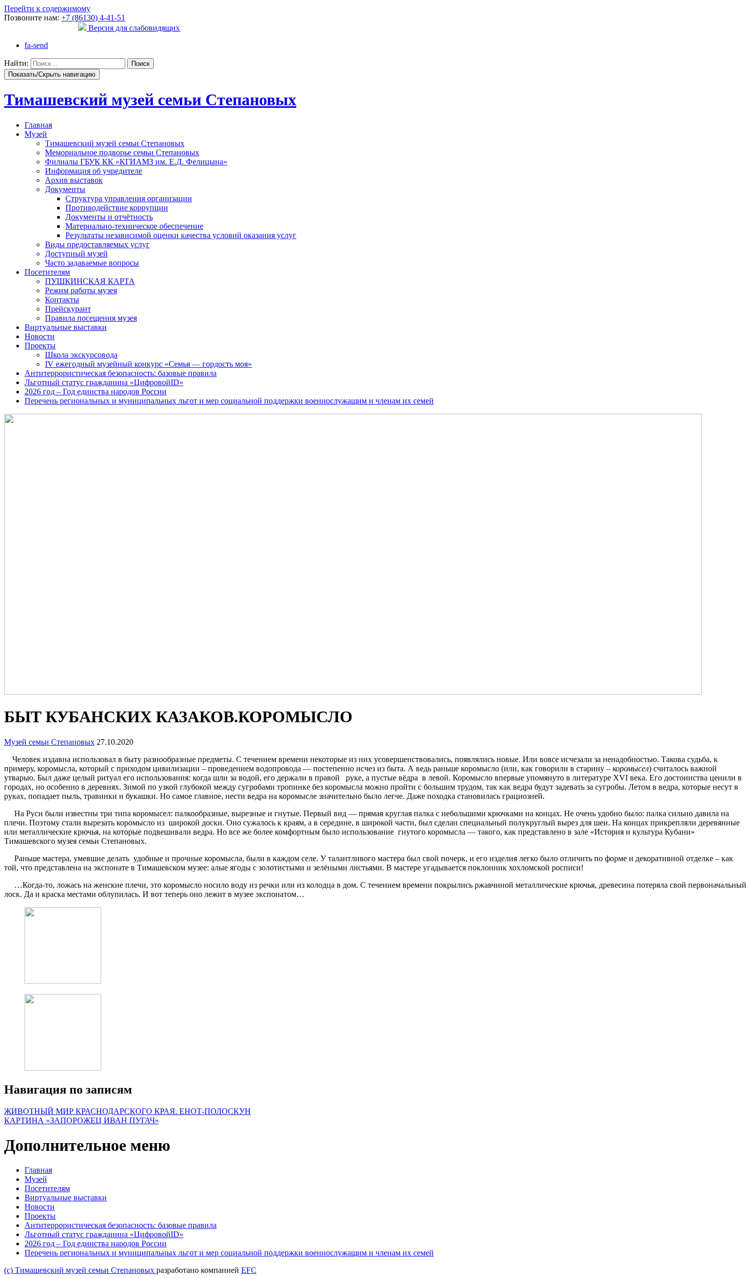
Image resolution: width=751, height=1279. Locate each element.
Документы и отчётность (109, 216)
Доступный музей (76, 253)
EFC (248, 1270)
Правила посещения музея (91, 318)
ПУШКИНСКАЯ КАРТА (90, 281)
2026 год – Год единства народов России (96, 391)
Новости (40, 336)
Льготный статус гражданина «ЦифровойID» (104, 382)
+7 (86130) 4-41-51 (93, 17)
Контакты (62, 299)
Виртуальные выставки (66, 327)
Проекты (40, 345)
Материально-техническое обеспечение (134, 226)
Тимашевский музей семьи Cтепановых (150, 99)
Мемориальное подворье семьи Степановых (122, 152)
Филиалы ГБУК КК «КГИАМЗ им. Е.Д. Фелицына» (136, 161)
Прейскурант (68, 308)
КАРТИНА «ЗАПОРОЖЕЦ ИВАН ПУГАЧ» (81, 1120)
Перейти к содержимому (47, 8)
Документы (65, 189)
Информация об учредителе (93, 171)
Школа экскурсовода (81, 354)
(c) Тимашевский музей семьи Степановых (80, 1270)
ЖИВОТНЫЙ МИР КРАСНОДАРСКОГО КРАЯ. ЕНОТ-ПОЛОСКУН (127, 1111)
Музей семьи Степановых (49, 742)
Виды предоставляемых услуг (97, 244)
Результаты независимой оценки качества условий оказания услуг (180, 235)
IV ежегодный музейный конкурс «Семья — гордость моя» (148, 364)
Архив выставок (74, 180)
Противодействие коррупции (116, 207)
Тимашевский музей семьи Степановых (114, 143)
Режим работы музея (81, 290)
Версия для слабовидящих (133, 27)
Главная (38, 125)
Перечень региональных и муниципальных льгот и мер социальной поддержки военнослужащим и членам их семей (229, 400)
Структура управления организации (128, 198)
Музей (36, 134)
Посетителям (47, 272)
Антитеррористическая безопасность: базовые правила (121, 373)
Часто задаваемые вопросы (92, 262)
